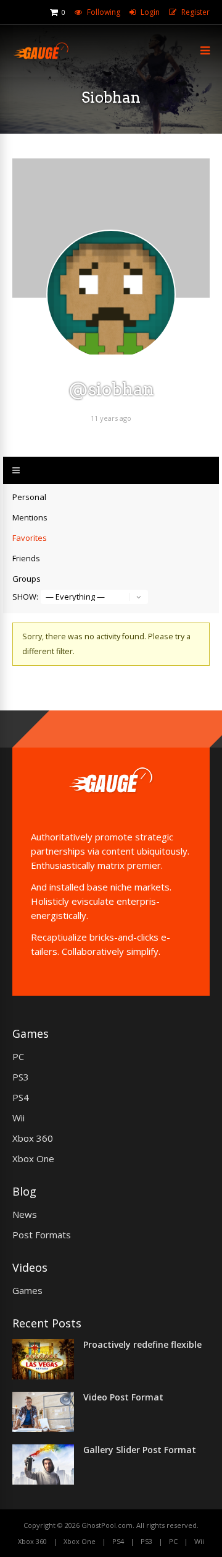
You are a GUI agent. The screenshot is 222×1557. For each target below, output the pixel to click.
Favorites (29, 537)
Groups (26, 578)
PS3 (20, 1077)
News (24, 1214)
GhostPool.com (107, 1525)
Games (27, 1290)
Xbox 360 (32, 1138)
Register (195, 12)
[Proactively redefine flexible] (43, 1375)
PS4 (20, 1097)
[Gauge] (41, 57)
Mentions (29, 517)
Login (150, 12)
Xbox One (33, 1158)
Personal (29, 496)
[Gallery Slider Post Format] (43, 1481)
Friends (26, 558)
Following (103, 12)
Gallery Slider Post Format (139, 1450)
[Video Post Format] (43, 1428)
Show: (25, 596)
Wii (18, 1117)
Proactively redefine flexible (142, 1344)
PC (18, 1056)
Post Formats (41, 1234)
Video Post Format (123, 1397)
